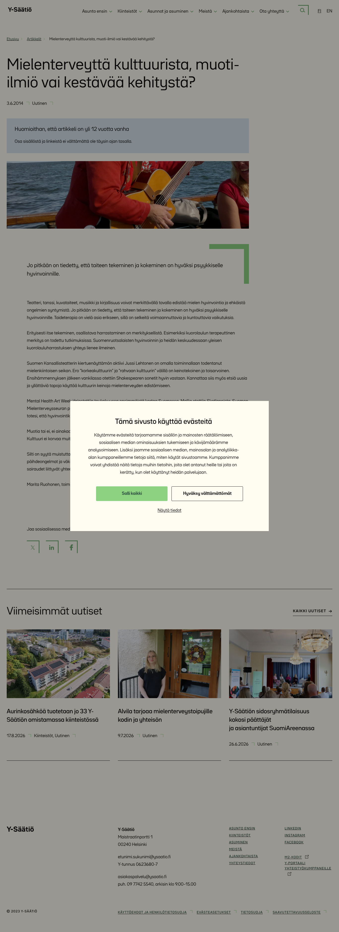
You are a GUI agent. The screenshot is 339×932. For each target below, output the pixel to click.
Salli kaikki (132, 494)
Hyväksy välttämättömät (207, 494)
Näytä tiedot (169, 510)
